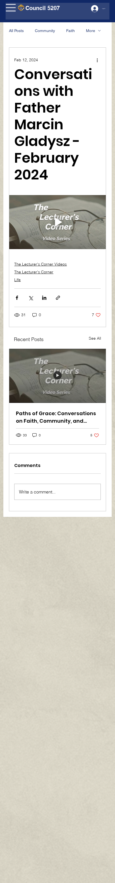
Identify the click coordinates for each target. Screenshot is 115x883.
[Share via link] (58, 297)
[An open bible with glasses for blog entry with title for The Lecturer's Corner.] (57, 376)
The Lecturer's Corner (33, 271)
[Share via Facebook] (17, 297)
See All (95, 338)
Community (45, 30)
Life (17, 279)
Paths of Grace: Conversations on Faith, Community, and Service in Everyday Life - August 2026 (56, 417)
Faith (70, 30)
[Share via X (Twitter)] (30, 297)
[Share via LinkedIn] (44, 297)
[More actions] (97, 60)
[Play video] (57, 222)
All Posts (16, 30)
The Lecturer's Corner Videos (40, 264)
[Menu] (11, 8)
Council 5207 (42, 8)
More (90, 30)
